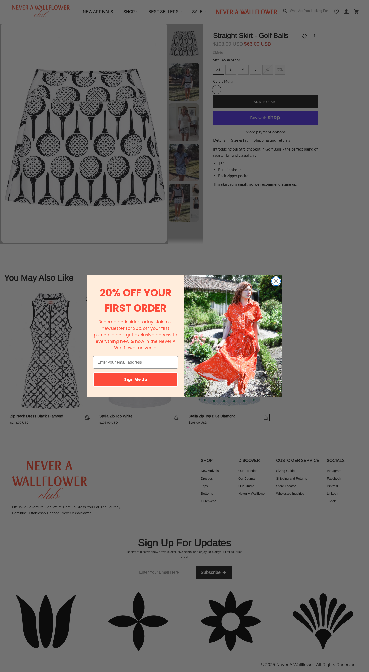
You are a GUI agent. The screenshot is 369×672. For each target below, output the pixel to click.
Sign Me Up (135, 379)
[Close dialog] (276, 281)
